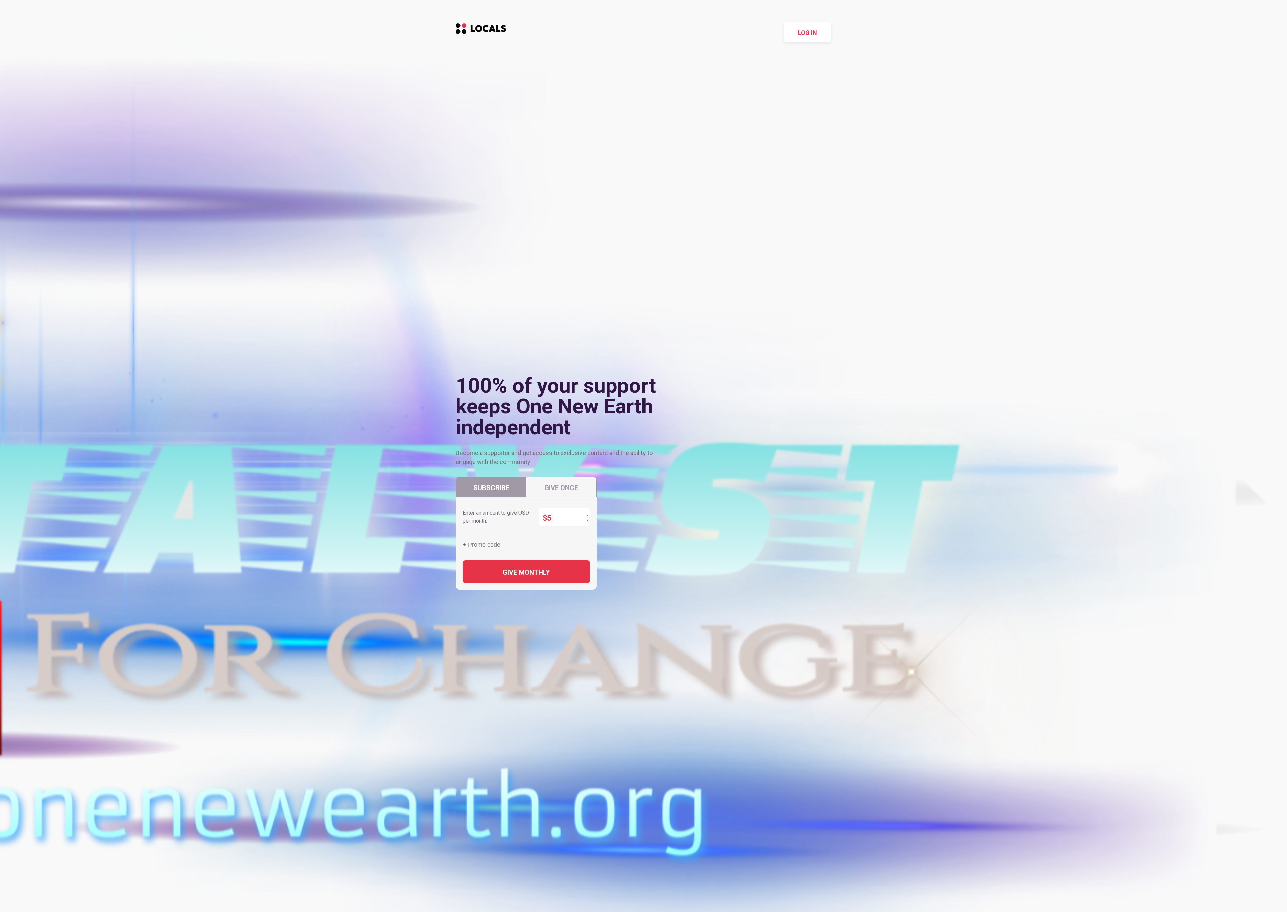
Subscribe (491, 488)
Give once (561, 488)
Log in (807, 32)
